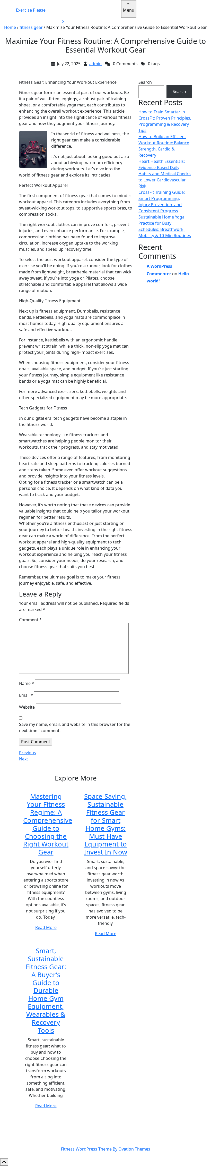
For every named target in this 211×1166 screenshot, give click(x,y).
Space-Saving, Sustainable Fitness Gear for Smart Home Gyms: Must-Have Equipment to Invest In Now (105, 824)
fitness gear (31, 27)
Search (145, 82)
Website (27, 707)
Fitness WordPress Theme (105, 1149)
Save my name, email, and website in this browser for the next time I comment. (74, 727)
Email (26, 695)
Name (26, 683)
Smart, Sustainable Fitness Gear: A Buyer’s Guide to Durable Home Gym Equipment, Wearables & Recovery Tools (46, 990)
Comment (30, 620)
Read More (46, 927)
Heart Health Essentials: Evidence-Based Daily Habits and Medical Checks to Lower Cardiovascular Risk (164, 173)
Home (10, 27)
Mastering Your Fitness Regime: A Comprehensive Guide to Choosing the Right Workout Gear (47, 824)
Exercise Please (31, 10)
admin (95, 63)
